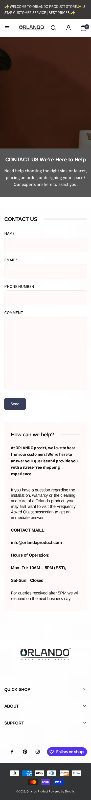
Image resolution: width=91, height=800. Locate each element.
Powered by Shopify (62, 791)
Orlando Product (37, 791)
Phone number (19, 286)
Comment (13, 312)
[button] (8, 28)
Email (11, 260)
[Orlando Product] (45, 659)
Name (9, 233)
